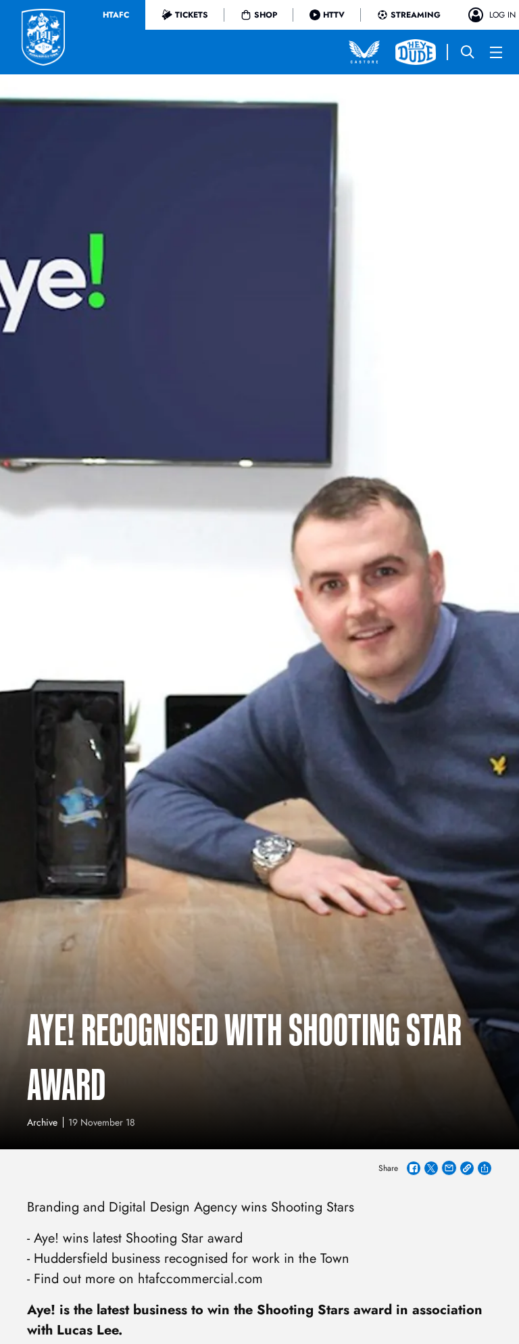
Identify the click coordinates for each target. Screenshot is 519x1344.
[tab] (115, 15)
